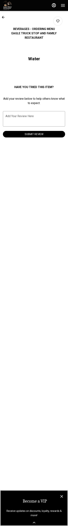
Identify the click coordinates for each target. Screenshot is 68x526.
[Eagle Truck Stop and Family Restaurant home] (19, 5)
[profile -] (54, 5)
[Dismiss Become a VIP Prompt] (61, 496)
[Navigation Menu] (63, 5)
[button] (4, 17)
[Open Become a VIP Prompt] (34, 522)
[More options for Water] (57, 21)
